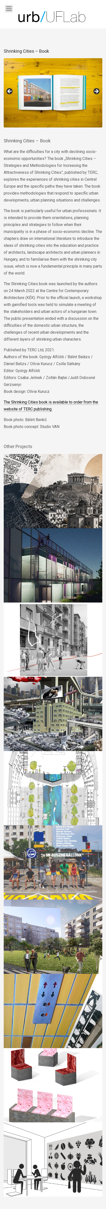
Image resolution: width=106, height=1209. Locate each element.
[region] (53, 92)
